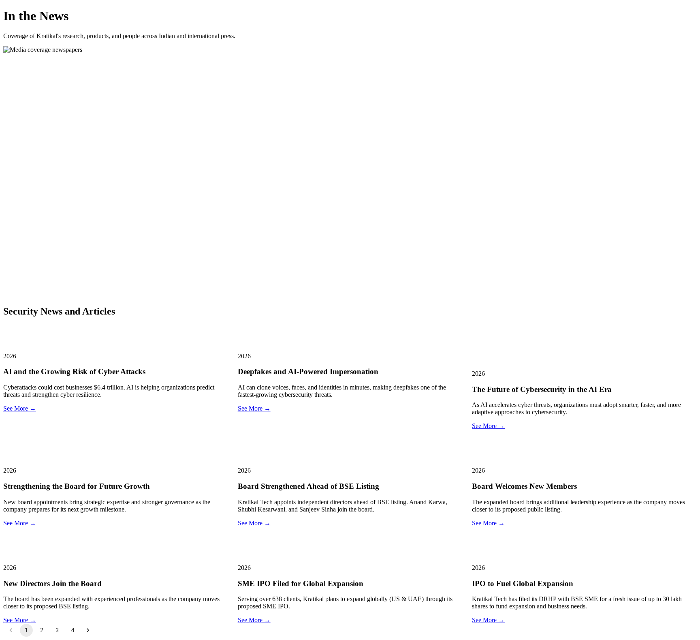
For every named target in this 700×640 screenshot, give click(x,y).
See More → (19, 408)
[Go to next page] (87, 630)
